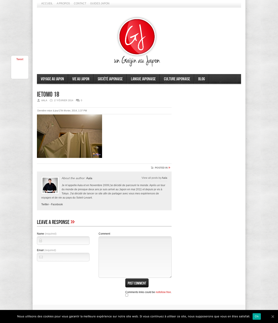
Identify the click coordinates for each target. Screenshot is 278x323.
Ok (257, 316)
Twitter (45, 204)
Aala (89, 178)
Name (46, 233)
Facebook (57, 204)
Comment (104, 233)
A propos (63, 3)
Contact (80, 3)
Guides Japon (99, 3)
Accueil (47, 3)
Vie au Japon (80, 79)
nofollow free (163, 292)
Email (46, 250)
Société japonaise (110, 79)
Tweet (19, 59)
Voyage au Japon (52, 79)
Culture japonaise (177, 79)
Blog (201, 79)
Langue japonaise (143, 79)
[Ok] (272, 316)
